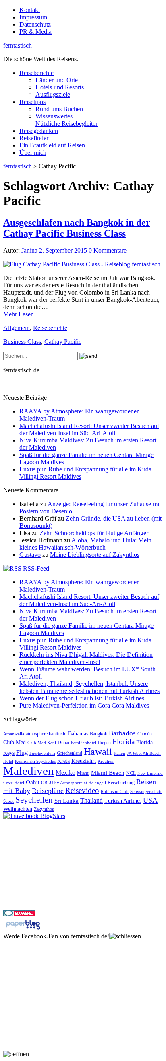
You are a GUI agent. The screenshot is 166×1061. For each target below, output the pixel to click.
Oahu (32, 782)
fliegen (104, 742)
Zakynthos (44, 809)
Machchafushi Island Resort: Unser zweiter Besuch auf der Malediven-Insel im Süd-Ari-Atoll (89, 429)
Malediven (28, 770)
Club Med (14, 742)
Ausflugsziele (52, 94)
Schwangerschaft (146, 791)
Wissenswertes (54, 116)
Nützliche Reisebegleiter (66, 123)
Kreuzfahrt (83, 761)
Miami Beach (107, 772)
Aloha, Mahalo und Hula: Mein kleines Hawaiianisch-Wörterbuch (85, 544)
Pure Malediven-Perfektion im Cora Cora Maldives (84, 705)
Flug (22, 752)
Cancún (144, 734)
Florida (123, 741)
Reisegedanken (38, 130)
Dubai (63, 742)
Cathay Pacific (62, 341)
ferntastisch (17, 45)
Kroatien (106, 761)
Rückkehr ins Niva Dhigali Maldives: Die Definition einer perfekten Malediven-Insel (86, 658)
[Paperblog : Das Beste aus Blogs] (23, 929)
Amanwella (13, 734)
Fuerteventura (42, 753)
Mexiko (65, 772)
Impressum (33, 17)
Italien (119, 753)
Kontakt (29, 9)
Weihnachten (17, 809)
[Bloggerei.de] (19, 914)
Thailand (91, 800)
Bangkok (98, 734)
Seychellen (34, 800)
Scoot (8, 801)
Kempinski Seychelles (35, 761)
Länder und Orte (56, 80)
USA (150, 800)
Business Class (22, 341)
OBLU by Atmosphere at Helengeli (73, 783)
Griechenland (69, 753)
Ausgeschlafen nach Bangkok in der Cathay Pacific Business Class (76, 228)
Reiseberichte (36, 72)
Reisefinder (33, 138)
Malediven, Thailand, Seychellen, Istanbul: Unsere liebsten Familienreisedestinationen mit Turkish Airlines (89, 687)
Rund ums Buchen (59, 109)
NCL (131, 773)
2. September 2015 (63, 250)
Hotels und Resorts (59, 87)
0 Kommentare (108, 250)
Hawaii (98, 751)
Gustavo (30, 554)
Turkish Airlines (122, 801)
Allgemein (16, 327)
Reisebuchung (121, 782)
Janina (29, 250)
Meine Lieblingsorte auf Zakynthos (94, 554)
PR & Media (35, 31)
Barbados (122, 733)
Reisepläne (48, 791)
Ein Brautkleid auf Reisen (52, 145)
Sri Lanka (66, 800)
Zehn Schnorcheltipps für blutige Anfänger (93, 532)
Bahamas (78, 734)
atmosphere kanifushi (46, 734)
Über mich (32, 152)
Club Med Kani (41, 743)
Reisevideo (82, 790)
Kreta (63, 761)
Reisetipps (32, 101)
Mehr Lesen (18, 314)
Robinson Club (115, 791)
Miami (83, 773)
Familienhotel (83, 743)
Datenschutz (35, 24)
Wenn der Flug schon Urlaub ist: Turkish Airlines (81, 698)
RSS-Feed (36, 568)
